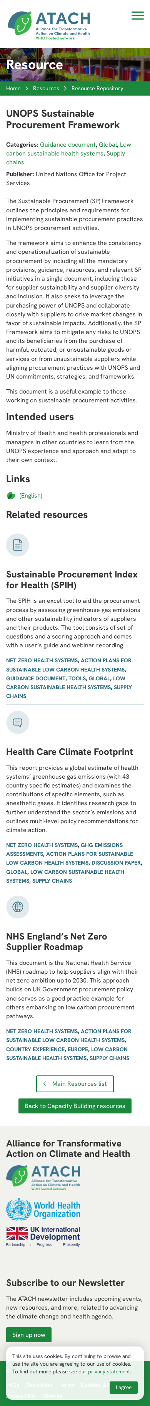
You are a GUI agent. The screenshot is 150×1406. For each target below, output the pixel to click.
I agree (124, 1387)
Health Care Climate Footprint (69, 752)
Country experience (35, 1049)
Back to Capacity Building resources (75, 1106)
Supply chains (52, 880)
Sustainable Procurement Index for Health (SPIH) (72, 579)
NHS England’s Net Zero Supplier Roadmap (56, 941)
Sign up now (28, 1335)
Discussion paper (116, 862)
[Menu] (138, 17)
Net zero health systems (42, 660)
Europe (78, 1049)
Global (108, 145)
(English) (31, 495)
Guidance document (68, 145)
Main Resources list (79, 1084)
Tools (77, 678)
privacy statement (109, 1371)
